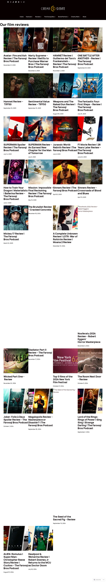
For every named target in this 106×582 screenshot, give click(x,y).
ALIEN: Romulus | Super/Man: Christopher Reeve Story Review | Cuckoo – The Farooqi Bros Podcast (16, 561)
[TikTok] (13, 2)
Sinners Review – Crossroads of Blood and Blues (89, 190)
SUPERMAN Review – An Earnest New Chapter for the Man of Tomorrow (40, 149)
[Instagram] (10, 2)
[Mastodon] (16, 2)
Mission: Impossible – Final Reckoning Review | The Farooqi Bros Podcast (40, 192)
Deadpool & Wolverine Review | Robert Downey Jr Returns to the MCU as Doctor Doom (39, 560)
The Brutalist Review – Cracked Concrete (40, 208)
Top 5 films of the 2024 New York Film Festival (63, 379)
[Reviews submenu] (41, 16)
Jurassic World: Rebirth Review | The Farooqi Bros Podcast (65, 147)
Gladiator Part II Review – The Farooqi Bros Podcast (40, 352)
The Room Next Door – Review (89, 378)
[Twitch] (24, 2)
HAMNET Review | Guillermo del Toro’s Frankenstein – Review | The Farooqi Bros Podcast (64, 61)
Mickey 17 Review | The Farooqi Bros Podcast (14, 236)
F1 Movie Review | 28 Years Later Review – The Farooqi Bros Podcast (89, 149)
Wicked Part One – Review (14, 378)
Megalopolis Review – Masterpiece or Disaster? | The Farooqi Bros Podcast (40, 421)
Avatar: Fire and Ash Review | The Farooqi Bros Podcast (15, 58)
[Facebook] (8, 2)
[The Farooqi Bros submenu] (55, 16)
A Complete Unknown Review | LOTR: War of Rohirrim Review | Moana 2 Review (65, 238)
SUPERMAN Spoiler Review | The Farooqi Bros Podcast (15, 147)
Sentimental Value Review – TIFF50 (39, 103)
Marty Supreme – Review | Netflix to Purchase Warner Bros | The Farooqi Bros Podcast (38, 61)
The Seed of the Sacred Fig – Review (64, 518)
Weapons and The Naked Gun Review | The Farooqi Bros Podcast (64, 106)
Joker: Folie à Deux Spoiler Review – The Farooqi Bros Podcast (16, 419)
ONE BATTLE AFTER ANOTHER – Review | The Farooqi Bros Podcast (89, 60)
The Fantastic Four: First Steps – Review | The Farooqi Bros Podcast (90, 106)
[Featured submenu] (32, 16)
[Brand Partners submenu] (68, 16)
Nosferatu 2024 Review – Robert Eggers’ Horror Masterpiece (89, 338)
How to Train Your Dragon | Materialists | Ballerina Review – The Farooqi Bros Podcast (16, 193)
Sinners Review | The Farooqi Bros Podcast (65, 189)
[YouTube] (18, 2)
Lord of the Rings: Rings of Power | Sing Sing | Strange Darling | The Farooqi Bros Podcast (90, 422)
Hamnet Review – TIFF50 (13, 103)
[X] (21, 2)
